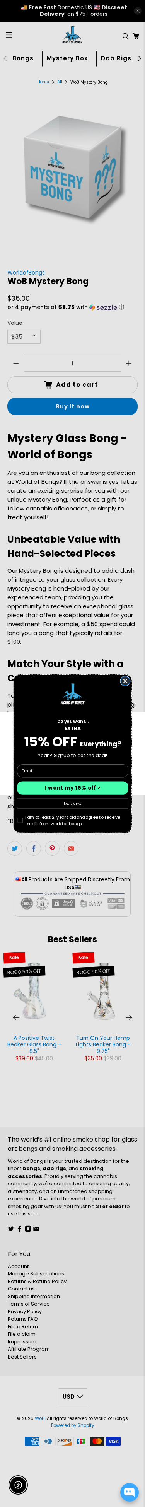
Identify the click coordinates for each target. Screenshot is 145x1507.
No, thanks (73, 803)
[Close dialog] (125, 681)
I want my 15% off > (73, 788)
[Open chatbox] (129, 1492)
